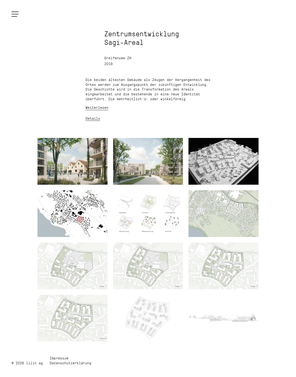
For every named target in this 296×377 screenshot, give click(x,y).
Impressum (59, 357)
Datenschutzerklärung (70, 362)
